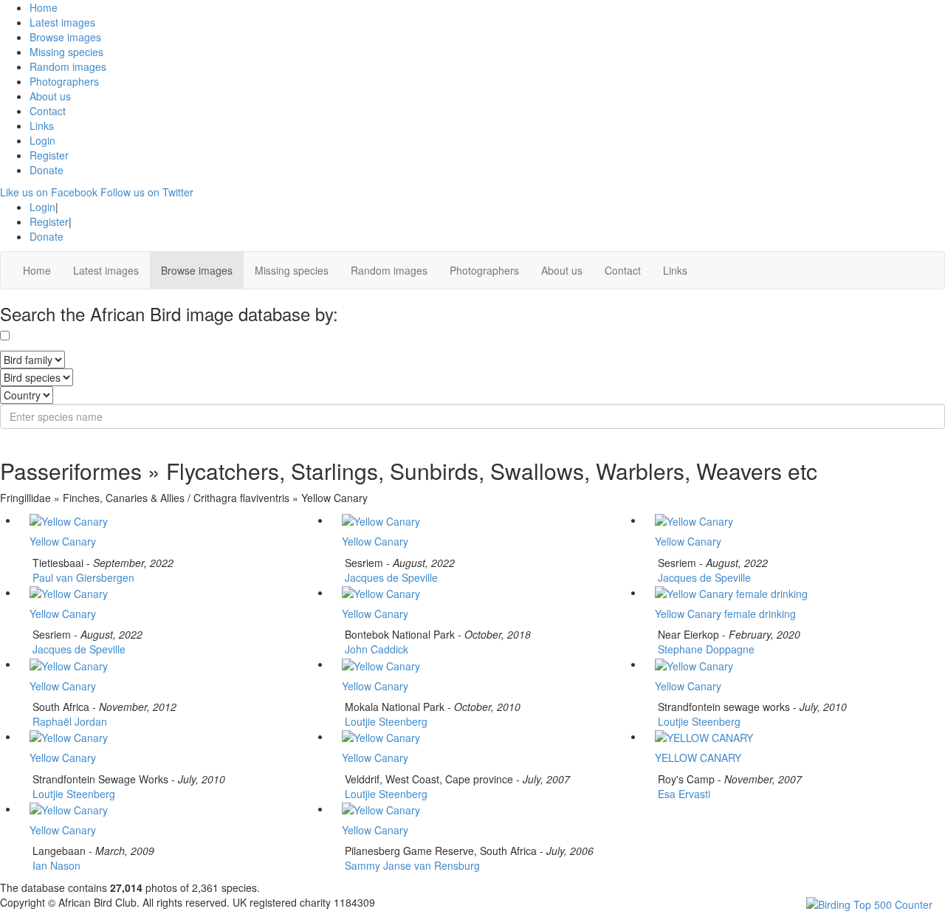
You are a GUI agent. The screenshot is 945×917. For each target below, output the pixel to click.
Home (44, 7)
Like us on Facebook (48, 192)
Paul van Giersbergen (82, 577)
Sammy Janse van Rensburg (411, 865)
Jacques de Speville (390, 577)
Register (49, 155)
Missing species (66, 51)
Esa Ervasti (682, 793)
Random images (68, 66)
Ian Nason (55, 865)
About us (50, 96)
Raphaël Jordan (68, 721)
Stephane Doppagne (705, 649)
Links (42, 125)
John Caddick (375, 649)
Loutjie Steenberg (384, 721)
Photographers (64, 81)
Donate (46, 169)
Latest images (62, 22)
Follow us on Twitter (146, 192)
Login (42, 140)
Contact (48, 110)
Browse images (65, 37)
